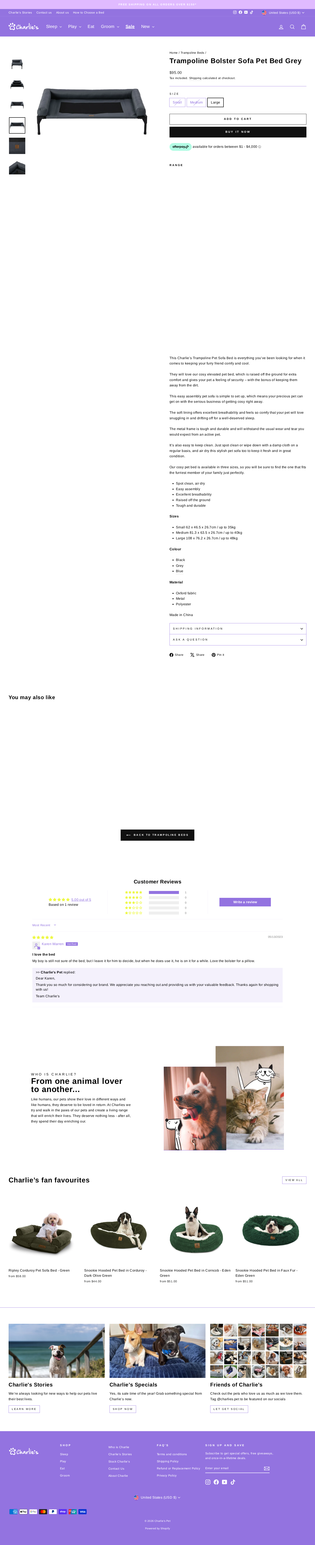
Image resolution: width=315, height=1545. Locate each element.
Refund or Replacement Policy (178, 1468)
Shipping (195, 78)
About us (62, 12)
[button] (134, 892)
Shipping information (198, 628)
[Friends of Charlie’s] (258, 1351)
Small (177, 102)
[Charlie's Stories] (57, 1351)
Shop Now (123, 1409)
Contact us (44, 12)
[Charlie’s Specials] (158, 1351)
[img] (42, 937)
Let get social (229, 1409)
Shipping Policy (168, 1461)
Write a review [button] (245, 902)
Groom (108, 26)
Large (215, 102)
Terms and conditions (172, 1454)
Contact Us (116, 1468)
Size (174, 93)
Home (174, 52)
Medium (196, 102)
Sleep (52, 26)
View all (294, 1180)
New (146, 26)
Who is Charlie (118, 1447)
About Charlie (118, 1475)
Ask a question (190, 639)
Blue (179, 571)
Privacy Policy (167, 1475)
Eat (91, 26)
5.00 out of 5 (81, 899)
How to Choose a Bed (88, 12)
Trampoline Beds (192, 52)
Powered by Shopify (157, 1528)
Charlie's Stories (20, 12)
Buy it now (237, 131)
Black (180, 560)
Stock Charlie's (119, 1461)
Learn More (24, 1409)
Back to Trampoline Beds (160, 834)
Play (73, 26)
